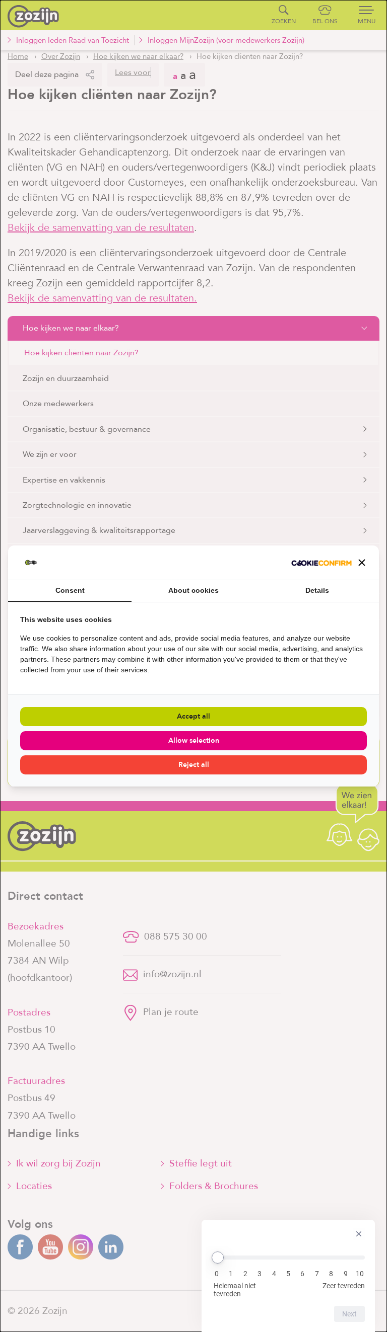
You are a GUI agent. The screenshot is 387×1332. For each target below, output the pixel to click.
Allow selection (193, 740)
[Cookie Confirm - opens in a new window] (321, 562)
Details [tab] (317, 590)
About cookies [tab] (193, 590)
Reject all (193, 764)
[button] (362, 563)
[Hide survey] (359, 1234)
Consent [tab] (70, 590)
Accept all (193, 716)
